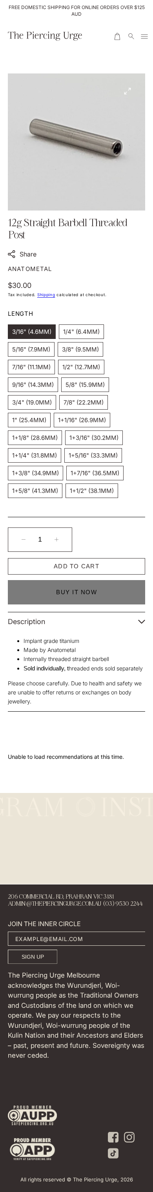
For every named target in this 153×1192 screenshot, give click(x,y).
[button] (118, 36)
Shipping (46, 294)
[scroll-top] (135, 1111)
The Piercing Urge (95, 1179)
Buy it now (76, 592)
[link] (32, 1117)
